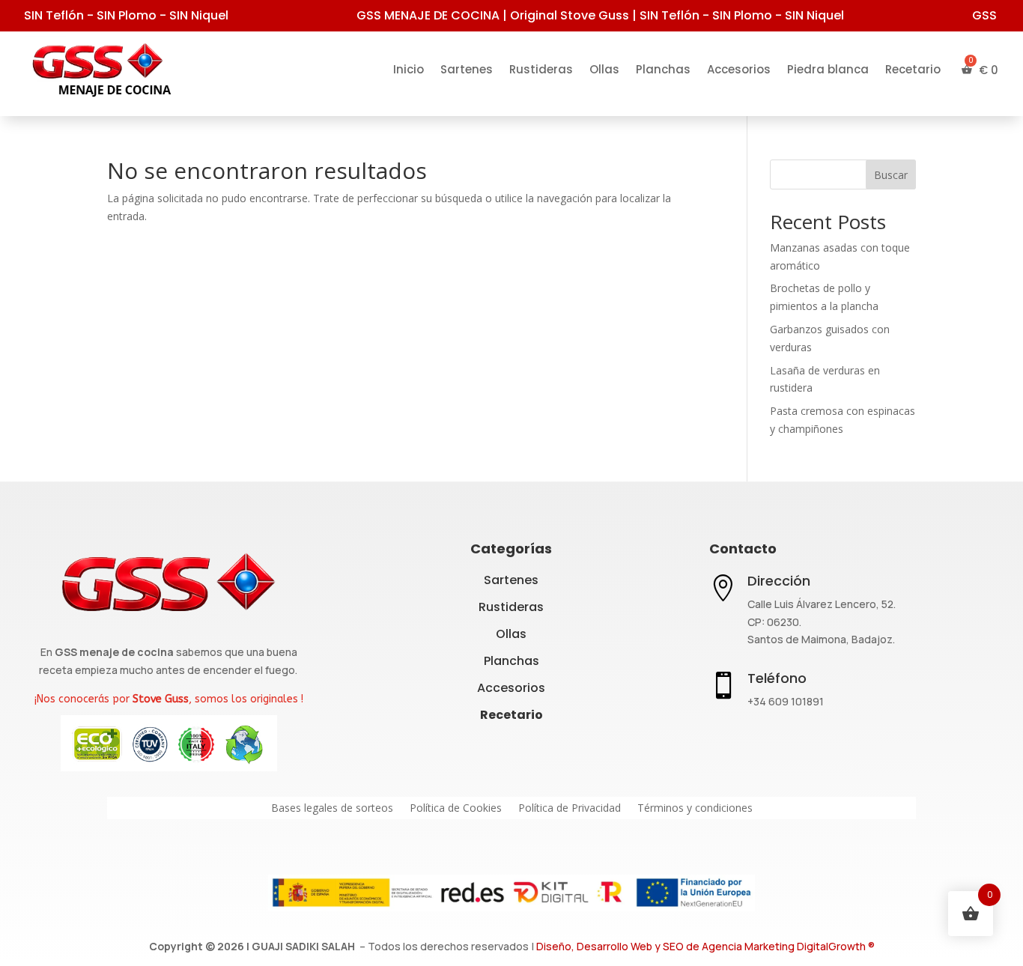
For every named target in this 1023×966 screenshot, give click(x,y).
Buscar (891, 175)
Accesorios (739, 70)
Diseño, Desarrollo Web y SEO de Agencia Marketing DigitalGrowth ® (705, 946)
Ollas (604, 70)
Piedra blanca (828, 70)
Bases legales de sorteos (332, 809)
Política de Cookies (456, 809)
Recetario (913, 70)
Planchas (663, 70)
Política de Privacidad (569, 809)
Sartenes (466, 70)
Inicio (408, 70)
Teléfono (777, 678)
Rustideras (541, 70)
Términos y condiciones (695, 809)
